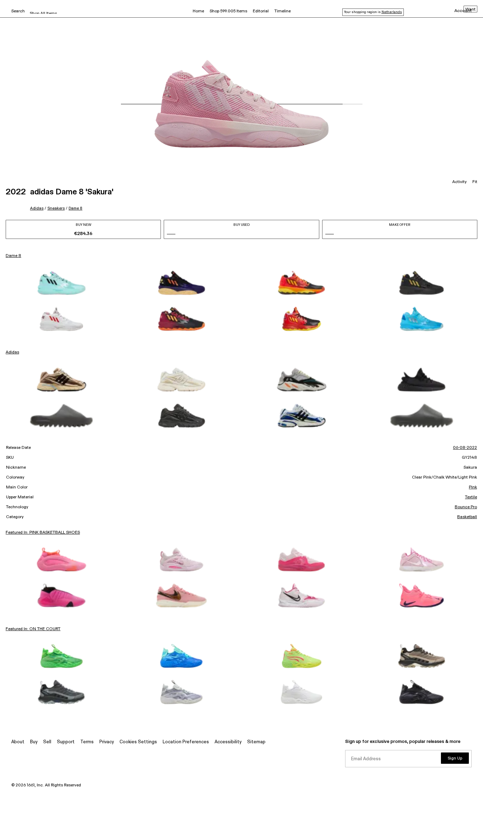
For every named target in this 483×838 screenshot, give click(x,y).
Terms (87, 742)
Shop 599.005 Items (228, 11)
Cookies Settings (138, 742)
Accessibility (228, 742)
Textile (471, 497)
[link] (61, 282)
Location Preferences (186, 742)
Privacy (106, 742)
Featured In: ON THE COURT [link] (33, 629)
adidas (36, 208)
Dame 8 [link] (13, 256)
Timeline (282, 11)
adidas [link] (12, 352)
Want (470, 9)
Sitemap (256, 742)
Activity (459, 182)
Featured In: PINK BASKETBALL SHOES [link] (43, 533)
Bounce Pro (466, 507)
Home (198, 11)
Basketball (467, 517)
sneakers (56, 208)
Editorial (261, 11)
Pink (473, 487)
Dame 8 (75, 208)
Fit (474, 182)
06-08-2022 (465, 448)
